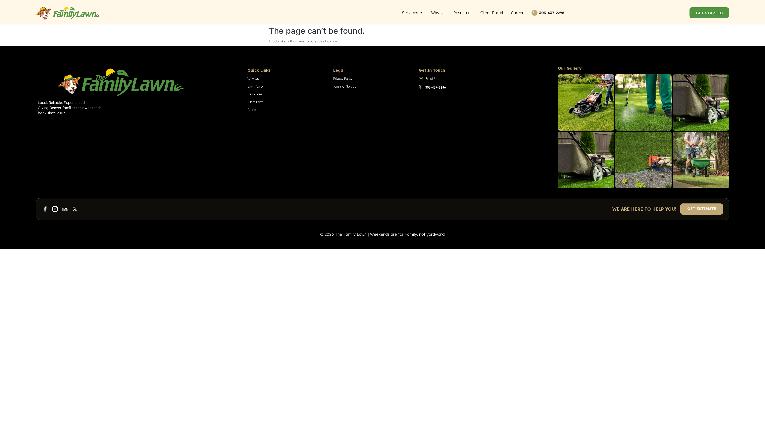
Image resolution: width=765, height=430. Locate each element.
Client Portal (491, 12)
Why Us (438, 12)
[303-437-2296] (534, 13)
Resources (462, 12)
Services (410, 12)
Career (517, 12)
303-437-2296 (551, 13)
